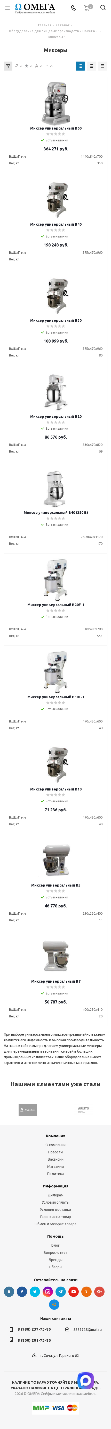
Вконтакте (9, 1292)
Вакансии (56, 1159)
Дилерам (56, 1195)
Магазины (55, 1166)
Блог (55, 1245)
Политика (55, 1174)
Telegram (61, 1292)
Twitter (35, 1292)
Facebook (22, 1292)
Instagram (48, 1292)
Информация (55, 1186)
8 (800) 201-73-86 (34, 1340)
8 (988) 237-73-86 (34, 1329)
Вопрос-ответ (56, 1253)
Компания (55, 1136)
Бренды (55, 1260)
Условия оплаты (55, 1202)
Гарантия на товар (55, 1217)
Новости (55, 1152)
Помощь (55, 1236)
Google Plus (99, 1292)
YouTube (73, 1292)
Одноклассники (86, 1292)
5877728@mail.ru (87, 1330)
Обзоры (55, 1267)
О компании (55, 1145)
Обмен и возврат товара (55, 1224)
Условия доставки (55, 1209)
